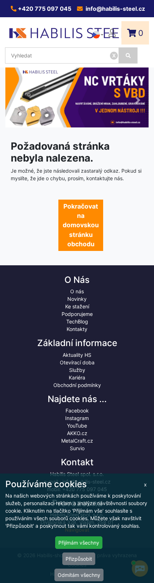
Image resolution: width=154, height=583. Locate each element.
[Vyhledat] (128, 55)
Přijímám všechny (78, 543)
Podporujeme (77, 314)
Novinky (77, 299)
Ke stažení (77, 306)
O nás (77, 291)
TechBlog (77, 321)
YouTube (77, 426)
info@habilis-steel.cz (114, 8)
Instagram (77, 418)
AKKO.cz (77, 433)
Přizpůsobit (79, 559)
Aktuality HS (77, 355)
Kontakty (77, 329)
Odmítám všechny (79, 575)
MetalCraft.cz (77, 441)
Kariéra (77, 377)
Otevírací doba (77, 362)
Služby (77, 370)
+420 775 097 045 (43, 8)
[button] (16, 100)
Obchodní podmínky (77, 385)
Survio (77, 448)
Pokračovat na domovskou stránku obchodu (81, 225)
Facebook (77, 410)
